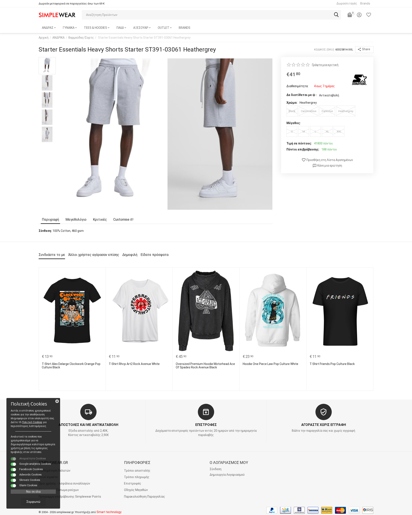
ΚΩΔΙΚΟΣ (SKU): (324, 49)
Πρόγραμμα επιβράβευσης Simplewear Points (70, 496)
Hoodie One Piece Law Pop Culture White (270, 364)
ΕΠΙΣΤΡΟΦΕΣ (206, 425)
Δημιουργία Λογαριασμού (227, 474)
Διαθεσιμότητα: (297, 86)
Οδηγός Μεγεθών (136, 490)
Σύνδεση (215, 469)
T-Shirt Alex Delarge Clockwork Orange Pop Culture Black (71, 365)
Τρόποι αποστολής (137, 470)
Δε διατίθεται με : (301, 95)
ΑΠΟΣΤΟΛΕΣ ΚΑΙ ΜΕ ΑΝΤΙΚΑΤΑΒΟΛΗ (88, 425)
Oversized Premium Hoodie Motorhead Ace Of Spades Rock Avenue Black (205, 365)
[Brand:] (359, 79)
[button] (364, 49)
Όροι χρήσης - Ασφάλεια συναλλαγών (64, 483)
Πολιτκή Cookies (32, 422)
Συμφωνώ (33, 501)
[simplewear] (57, 14)
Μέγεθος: (293, 123)
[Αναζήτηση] (336, 15)
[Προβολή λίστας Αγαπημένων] (368, 15)
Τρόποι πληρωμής (136, 477)
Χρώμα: (291, 102)
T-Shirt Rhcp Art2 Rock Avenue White (134, 364)
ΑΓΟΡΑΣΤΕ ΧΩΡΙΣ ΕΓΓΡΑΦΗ (323, 425)
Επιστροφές (132, 483)
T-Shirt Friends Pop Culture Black (332, 364)
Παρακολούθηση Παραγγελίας (144, 496)
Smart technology (109, 512)
